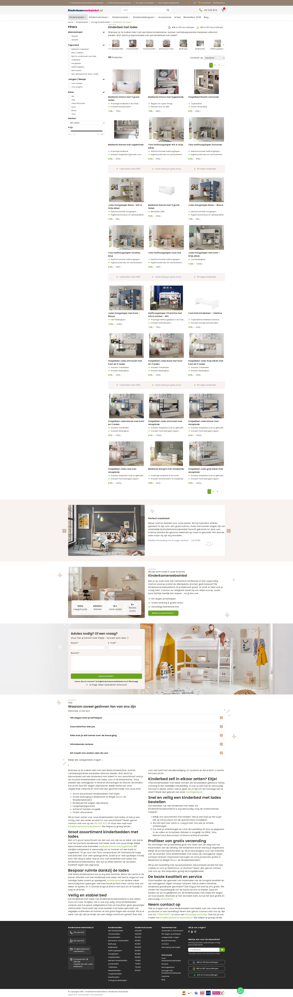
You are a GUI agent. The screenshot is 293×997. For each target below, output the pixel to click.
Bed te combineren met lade (84, 56)
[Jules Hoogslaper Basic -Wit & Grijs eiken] (126, 190)
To (98, 134)
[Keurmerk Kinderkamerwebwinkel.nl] (218, 992)
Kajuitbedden (113, 977)
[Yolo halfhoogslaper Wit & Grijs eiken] (166, 129)
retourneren (166, 898)
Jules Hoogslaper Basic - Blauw (205, 205)
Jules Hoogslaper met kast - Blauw (124, 315)
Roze (74, 107)
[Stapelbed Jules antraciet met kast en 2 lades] (126, 345)
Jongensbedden (115, 974)
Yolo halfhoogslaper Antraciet (205, 144)
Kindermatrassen (98, 17)
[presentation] (109, 45)
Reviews (165, 964)
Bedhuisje (112, 944)
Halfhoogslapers (115, 950)
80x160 (138, 957)
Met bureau (76, 70)
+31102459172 (164, 914)
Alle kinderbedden (115, 931)
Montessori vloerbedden (118, 940)
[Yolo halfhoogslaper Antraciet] (206, 129)
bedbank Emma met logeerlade (116, 846)
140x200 (138, 931)
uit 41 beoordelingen (207, 975)
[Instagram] (195, 931)
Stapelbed (76, 60)
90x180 (138, 944)
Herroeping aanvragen (171, 947)
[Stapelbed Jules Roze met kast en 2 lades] (166, 345)
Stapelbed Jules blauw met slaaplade (203, 423)
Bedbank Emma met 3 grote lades (123, 98)
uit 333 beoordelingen (183, 27)
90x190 (138, 940)
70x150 (137, 964)
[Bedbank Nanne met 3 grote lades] (166, 190)
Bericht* (75, 653)
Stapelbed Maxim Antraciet (203, 97)
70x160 (138, 960)
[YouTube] (192, 931)
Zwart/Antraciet (78, 103)
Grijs (73, 100)
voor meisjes (77, 83)
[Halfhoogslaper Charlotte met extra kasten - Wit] (166, 298)
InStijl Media (122, 991)
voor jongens (77, 87)
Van (69, 134)
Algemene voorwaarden (78, 995)
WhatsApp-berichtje (196, 914)
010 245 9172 (100, 823)
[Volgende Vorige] (223, 65)
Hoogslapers (113, 954)
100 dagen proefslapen (171, 934)
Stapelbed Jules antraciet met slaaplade (165, 423)
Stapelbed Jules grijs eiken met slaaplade (205, 470)
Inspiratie (165, 976)
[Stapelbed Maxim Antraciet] (206, 81)
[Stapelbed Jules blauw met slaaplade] (206, 406)
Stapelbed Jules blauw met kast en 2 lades (126, 423)
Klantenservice (219, 3)
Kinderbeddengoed (143, 17)
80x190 (138, 950)
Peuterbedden (114, 937)
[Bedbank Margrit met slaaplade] (166, 453)
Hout (74, 114)
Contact (165, 944)
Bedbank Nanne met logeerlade (126, 144)
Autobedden (113, 964)
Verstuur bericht (106, 676)
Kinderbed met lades (122, 22)
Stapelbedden (114, 957)
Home (70, 22)
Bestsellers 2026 (192, 17)
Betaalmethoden (169, 940)
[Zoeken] (168, 10)
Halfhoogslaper (78, 67)
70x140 (138, 967)
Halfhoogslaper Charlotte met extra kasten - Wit (165, 315)
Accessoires (164, 17)
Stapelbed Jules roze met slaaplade (122, 470)
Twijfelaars (112, 967)
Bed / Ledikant (78, 53)
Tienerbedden (114, 934)
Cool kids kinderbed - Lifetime (205, 313)
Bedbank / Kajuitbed (80, 49)
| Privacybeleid (96, 995)
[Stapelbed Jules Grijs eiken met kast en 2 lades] (206, 345)
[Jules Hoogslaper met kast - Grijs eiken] (206, 237)
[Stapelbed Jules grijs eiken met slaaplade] (206, 453)
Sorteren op (196, 57)
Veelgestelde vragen (170, 937)
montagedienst (194, 792)
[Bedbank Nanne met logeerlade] (126, 129)
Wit (73, 96)
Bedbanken (113, 947)
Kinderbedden (77, 17)
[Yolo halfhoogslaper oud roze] (166, 237)
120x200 (75, 40)
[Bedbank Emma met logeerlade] (166, 81)
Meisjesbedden (114, 970)
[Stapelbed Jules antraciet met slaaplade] (166, 406)
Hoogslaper (76, 63)
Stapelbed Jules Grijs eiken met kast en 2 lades (205, 362)
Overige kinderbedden (100, 22)
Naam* (74, 642)
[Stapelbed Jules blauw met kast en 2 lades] (126, 406)
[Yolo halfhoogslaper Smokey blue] (126, 237)
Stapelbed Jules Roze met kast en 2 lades (165, 362)
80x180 (138, 954)
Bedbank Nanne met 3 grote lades (163, 207)
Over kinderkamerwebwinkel (171, 959)
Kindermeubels (120, 17)
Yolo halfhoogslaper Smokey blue (124, 254)
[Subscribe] (222, 950)
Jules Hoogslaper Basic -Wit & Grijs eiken (125, 207)
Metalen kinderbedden (117, 960)
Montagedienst (168, 967)
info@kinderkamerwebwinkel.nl (84, 826)
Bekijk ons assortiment (162, 613)
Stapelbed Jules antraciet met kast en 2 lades (125, 362)
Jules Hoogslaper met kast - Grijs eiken (204, 254)
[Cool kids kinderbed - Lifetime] (206, 298)
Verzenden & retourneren (172, 931)
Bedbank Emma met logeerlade (166, 97)
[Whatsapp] (240, 990)
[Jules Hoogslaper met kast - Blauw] (126, 298)
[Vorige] (64, 531)
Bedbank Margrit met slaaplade (166, 468)
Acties (177, 17)
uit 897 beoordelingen (212, 27)
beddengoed (114, 880)
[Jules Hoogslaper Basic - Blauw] (206, 190)
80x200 (138, 947)
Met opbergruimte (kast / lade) (85, 74)
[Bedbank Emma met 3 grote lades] (126, 81)
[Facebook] (189, 931)
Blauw (74, 110)
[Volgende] (229, 531)
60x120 (137, 970)
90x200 (75, 36)
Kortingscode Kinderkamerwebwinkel (171, 971)
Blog (206, 17)
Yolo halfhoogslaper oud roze (164, 252)
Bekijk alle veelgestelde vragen (84, 759)
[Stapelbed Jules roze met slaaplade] (126, 453)
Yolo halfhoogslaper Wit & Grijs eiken (165, 146)
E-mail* (112, 642)
